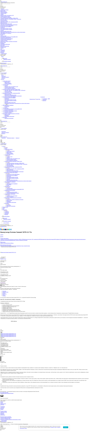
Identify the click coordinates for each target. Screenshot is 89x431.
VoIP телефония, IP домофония (12, 183)
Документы (2, 407)
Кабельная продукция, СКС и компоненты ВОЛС (15, 168)
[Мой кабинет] (0, 130)
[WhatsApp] (8, 229)
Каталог (6, 148)
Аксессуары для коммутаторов (24, 245)
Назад (7, 147)
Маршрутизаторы (3, 243)
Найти (2, 426)
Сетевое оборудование (11, 151)
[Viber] (6, 229)
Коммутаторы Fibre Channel (14, 245)
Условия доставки (3, 411)
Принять (65, 427)
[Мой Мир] (4, 229)
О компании (7, 211)
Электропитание (9, 188)
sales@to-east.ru (3, 226)
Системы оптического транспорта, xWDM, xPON (15, 163)
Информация (2, 414)
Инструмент (9, 205)
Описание (4, 291)
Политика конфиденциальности (6, 417)
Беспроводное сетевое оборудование (13, 174)
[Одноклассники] (2, 229)
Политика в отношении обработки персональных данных (10, 419)
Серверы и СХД (9, 156)
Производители (3, 403)
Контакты (2, 408)
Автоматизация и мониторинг (12, 195)
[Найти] (1, 5)
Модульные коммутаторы (4, 245)
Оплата (3, 294)
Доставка (4, 295)
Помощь (1, 409)
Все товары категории (4, 392)
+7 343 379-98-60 (4, 53)
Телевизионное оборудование (12, 192)
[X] (5, 229)
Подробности (2, 282)
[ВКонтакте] (1, 229)
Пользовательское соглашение (5, 416)
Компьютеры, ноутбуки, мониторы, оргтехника (15, 199)
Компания (2, 404)
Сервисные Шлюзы (10, 243)
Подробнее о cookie (53, 427)
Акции (1, 402)
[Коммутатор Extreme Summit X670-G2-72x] (8, 252)
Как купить (4, 293)
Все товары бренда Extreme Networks (6, 393)
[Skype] (9, 229)
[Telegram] (11, 229)
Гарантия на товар (3, 412)
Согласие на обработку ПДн (5, 418)
